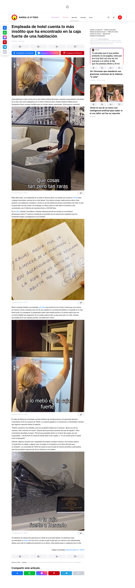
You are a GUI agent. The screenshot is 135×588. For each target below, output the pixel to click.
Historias (92, 80)
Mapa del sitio (106, 33)
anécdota (42, 307)
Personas (93, 116)
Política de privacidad (110, 29)
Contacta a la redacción (96, 29)
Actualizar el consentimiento (97, 35)
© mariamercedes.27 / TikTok (19, 193)
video (18, 211)
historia (26, 540)
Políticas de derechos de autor (98, 31)
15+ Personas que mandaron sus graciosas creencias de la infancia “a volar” (106, 74)
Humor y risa (101, 80)
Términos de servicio (95, 33)
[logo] (25, 17)
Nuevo (66, 17)
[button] (94, 67)
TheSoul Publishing (103, 39)
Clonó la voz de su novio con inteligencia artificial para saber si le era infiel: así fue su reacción (106, 110)
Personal (56, 17)
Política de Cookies (113, 31)
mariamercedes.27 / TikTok (74, 550)
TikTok (75, 198)
